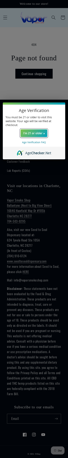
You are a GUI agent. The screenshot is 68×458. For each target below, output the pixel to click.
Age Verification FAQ (34, 142)
